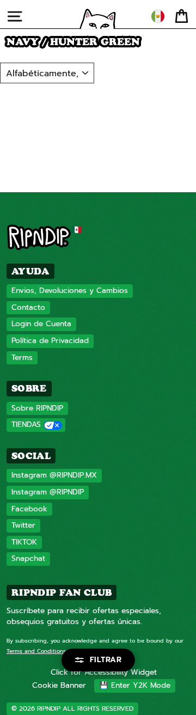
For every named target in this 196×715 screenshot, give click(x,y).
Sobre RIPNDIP (37, 408)
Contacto (28, 307)
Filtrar (106, 659)
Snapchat (28, 558)
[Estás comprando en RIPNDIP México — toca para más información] (157, 16)
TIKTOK (24, 542)
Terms (22, 357)
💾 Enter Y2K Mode (134, 685)
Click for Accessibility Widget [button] (104, 672)
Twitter (23, 525)
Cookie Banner (59, 685)
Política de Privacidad (50, 340)
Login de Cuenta (41, 323)
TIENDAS (26, 424)
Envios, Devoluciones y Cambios (69, 290)
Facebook (29, 509)
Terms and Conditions (36, 651)
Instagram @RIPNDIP (47, 492)
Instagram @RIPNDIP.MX (54, 475)
